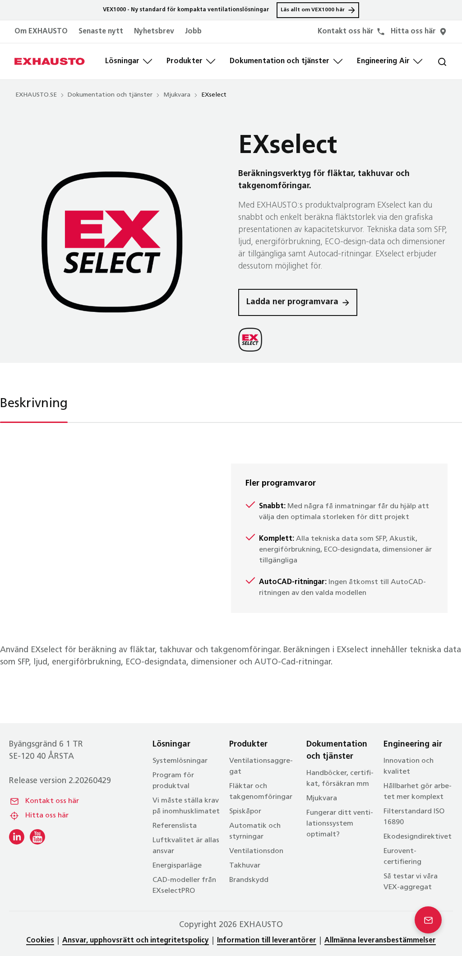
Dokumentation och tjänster (280, 61)
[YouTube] (37, 837)
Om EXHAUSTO (41, 31)
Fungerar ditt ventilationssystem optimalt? (339, 823)
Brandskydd (248, 880)
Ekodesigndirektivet (417, 836)
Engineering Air (383, 61)
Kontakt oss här (52, 801)
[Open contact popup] (428, 919)
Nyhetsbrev (154, 31)
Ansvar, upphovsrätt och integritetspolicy (135, 940)
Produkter (184, 61)
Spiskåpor (245, 811)
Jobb (193, 31)
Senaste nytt (101, 31)
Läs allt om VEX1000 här (313, 10)
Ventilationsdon (256, 851)
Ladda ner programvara (292, 302)
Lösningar (122, 61)
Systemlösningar (180, 761)
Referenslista (174, 826)
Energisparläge (177, 865)
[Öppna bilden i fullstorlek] (111, 242)
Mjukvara (176, 95)
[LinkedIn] (16, 837)
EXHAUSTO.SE (36, 95)
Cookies (40, 940)
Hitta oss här (47, 815)
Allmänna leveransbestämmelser (380, 940)
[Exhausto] (49, 61)
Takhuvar (244, 865)
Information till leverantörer (266, 940)
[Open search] (435, 61)
